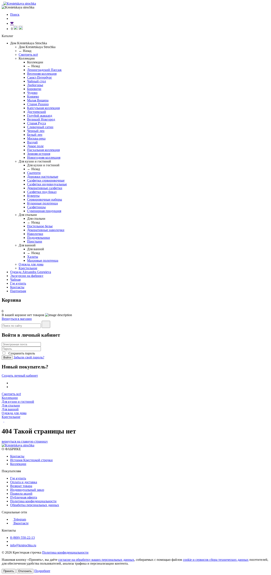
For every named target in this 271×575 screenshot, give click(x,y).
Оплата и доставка (23, 482)
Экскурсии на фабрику (26, 276)
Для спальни (11, 405)
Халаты (32, 256)
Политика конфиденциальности (33, 501)
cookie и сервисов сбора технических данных (216, 559)
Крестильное (28, 268)
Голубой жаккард (39, 115)
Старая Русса (36, 123)
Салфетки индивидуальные (47, 184)
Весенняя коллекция (42, 73)
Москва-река (36, 138)
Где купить (18, 283)
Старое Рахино (38, 104)
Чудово (32, 92)
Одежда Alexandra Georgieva (30, 272)
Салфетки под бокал (42, 192)
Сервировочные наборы (44, 199)
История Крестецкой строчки (31, 460)
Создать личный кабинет (20, 375)
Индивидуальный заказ (27, 490)
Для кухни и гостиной (18, 401)
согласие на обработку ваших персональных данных (96, 559)
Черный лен (35, 131)
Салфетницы (36, 207)
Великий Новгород (41, 119)
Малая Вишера (37, 100)
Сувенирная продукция (44, 211)
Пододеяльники (38, 237)
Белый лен (34, 134)
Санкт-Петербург (39, 77)
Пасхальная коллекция (43, 150)
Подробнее (42, 571)
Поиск (14, 14)
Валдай (32, 142)
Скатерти (34, 173)
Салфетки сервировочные (46, 180)
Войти (7, 357)
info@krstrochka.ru (23, 545)
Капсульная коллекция (43, 108)
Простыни (34, 241)
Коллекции (10, 398)
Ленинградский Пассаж (44, 70)
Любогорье (35, 85)
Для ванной (10, 409)
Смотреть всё (28, 54)
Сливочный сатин (40, 127)
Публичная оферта (23, 497)
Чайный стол (36, 81)
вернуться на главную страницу (25, 441)
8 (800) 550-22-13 (22, 537)
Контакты (17, 287)
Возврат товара (21, 486)
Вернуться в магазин (17, 319)
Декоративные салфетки (44, 188)
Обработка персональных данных (34, 505)
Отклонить (25, 571)
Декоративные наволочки (45, 230)
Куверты (33, 195)
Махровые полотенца (42, 260)
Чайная (15, 279)
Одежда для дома (31, 264)
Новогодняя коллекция (43, 157)
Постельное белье (40, 226)
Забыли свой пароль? (29, 357)
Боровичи (34, 89)
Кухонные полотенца (42, 203)
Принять (8, 571)
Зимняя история (38, 154)
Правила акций (21, 493)
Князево (33, 96)
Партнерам (18, 291)
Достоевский (36, 112)
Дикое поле (35, 146)
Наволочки (35, 234)
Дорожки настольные (42, 176)
